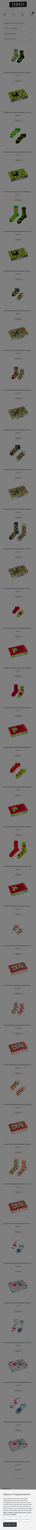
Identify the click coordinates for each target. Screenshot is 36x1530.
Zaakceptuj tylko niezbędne (11, 1519)
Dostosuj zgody (25, 1519)
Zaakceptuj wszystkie (10, 1524)
